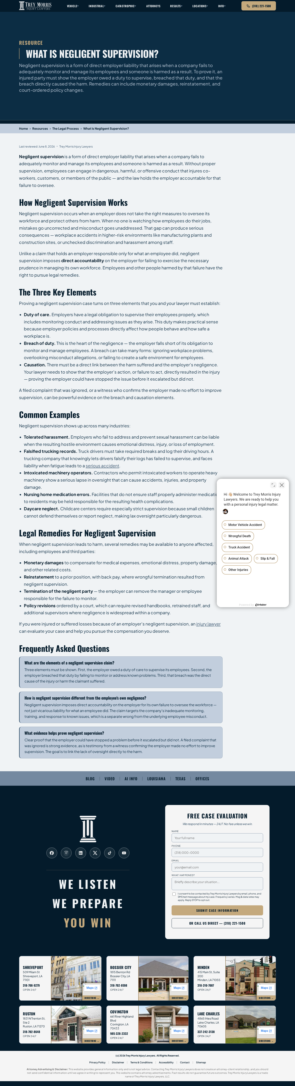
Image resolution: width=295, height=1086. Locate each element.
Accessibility (166, 1062)
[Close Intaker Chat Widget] (282, 485)
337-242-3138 (206, 1031)
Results (175, 6)
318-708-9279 (31, 985)
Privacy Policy (97, 1062)
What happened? (183, 875)
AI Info (131, 778)
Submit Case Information (217, 910)
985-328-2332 (119, 1033)
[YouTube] (124, 853)
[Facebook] (51, 853)
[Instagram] (66, 853)
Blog (90, 778)
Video (110, 778)
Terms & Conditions (141, 1062)
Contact (185, 1062)
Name (175, 831)
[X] (95, 853)
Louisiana (156, 778)
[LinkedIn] (80, 853)
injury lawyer (208, 624)
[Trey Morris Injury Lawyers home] (35, 5)
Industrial (96, 6)
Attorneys (153, 6)
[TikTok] (109, 853)
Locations (199, 6)
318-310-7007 (205, 985)
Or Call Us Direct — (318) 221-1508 (217, 923)
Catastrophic (125, 6)
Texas (180, 778)
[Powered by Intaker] (261, 605)
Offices (202, 778)
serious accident (102, 465)
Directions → (91, 997)
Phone (176, 845)
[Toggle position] (273, 485)
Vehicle (72, 6)
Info (221, 6)
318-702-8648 (31, 1031)
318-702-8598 (118, 985)
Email (175, 860)
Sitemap (201, 1062)
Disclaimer (118, 1062)
